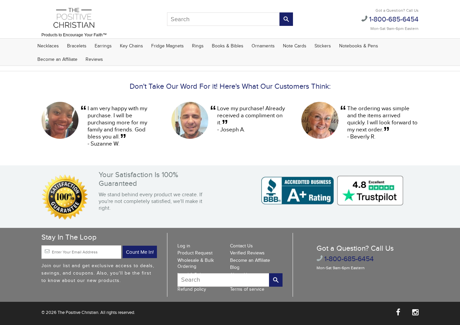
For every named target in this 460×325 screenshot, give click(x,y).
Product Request (194, 253)
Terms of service (247, 289)
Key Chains (131, 46)
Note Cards (294, 46)
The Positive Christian (78, 312)
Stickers (323, 46)
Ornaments (263, 46)
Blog (234, 267)
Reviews (94, 59)
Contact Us (241, 246)
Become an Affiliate (57, 59)
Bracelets (77, 46)
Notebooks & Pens (358, 46)
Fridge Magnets (167, 46)
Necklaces (48, 46)
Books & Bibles (227, 46)
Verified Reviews (247, 253)
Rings (198, 46)
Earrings (103, 46)
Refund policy (191, 289)
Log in (183, 246)
